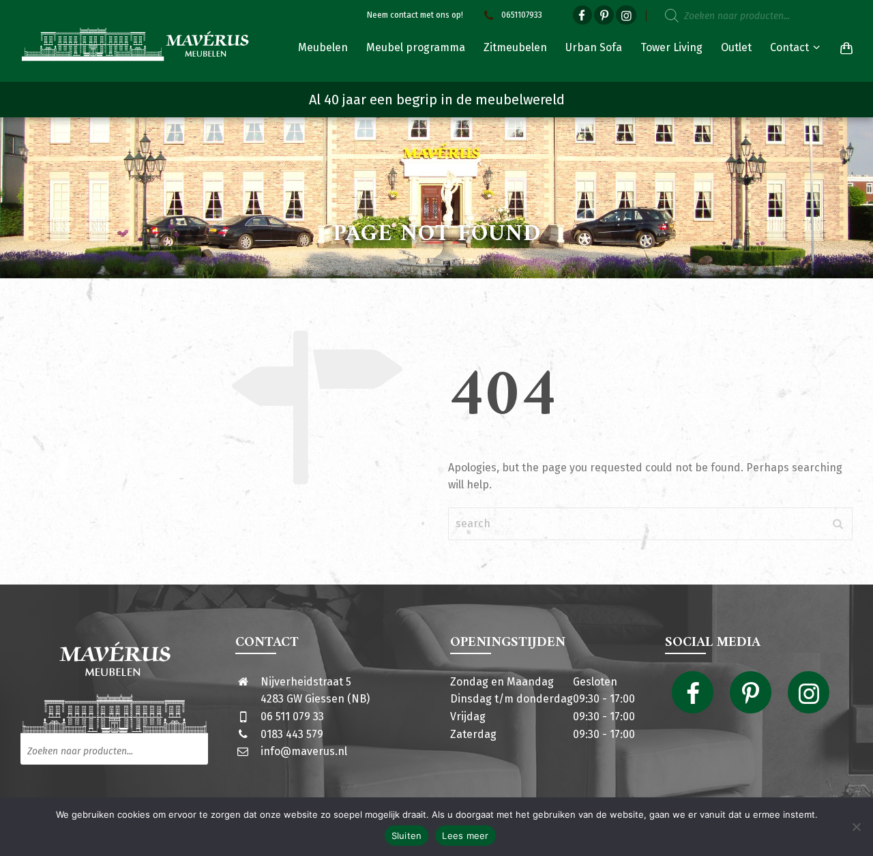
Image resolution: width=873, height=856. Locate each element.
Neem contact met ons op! (415, 15)
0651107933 (521, 15)
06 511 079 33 (292, 716)
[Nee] (856, 826)
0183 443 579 (292, 734)
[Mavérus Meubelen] (135, 44)
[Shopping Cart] (844, 48)
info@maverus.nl (304, 751)
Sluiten (406, 835)
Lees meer (465, 835)
